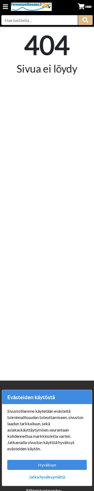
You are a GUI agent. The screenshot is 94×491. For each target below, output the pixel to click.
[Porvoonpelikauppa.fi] (31, 6)
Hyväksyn (47, 464)
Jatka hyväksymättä (47, 476)
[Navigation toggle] (5, 7)
